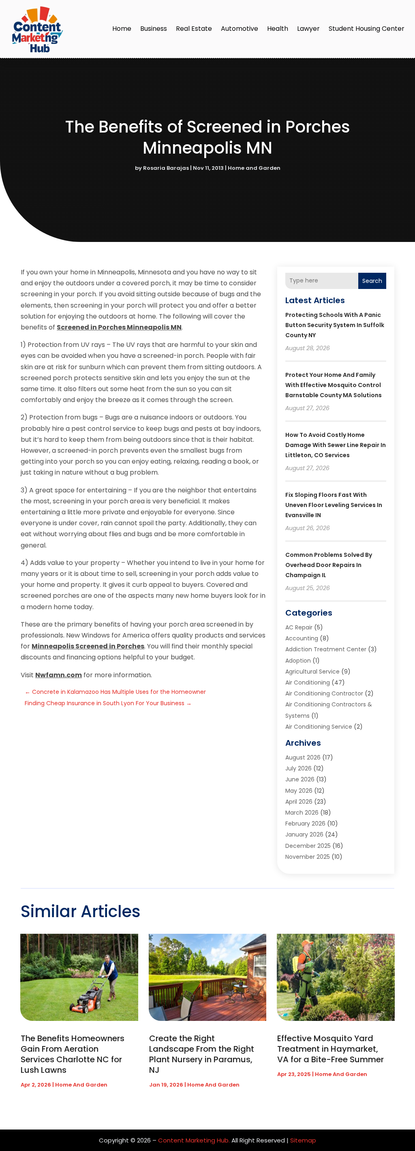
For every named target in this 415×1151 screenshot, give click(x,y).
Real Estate (194, 28)
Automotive (239, 28)
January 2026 (304, 834)
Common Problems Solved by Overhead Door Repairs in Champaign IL (328, 565)
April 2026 (298, 802)
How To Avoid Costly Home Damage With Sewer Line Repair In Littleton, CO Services (335, 445)
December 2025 (308, 846)
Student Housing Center (366, 28)
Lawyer (308, 28)
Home (121, 28)
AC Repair (298, 627)
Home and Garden (254, 168)
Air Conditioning (307, 682)
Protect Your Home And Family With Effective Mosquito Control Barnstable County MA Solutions (333, 385)
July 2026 (298, 768)
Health (277, 28)
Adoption (298, 661)
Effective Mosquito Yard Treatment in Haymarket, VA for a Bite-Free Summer (330, 1049)
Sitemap (303, 1140)
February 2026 (305, 823)
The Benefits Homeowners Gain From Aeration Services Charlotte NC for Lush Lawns (72, 1054)
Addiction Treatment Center (325, 649)
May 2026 (298, 791)
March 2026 (302, 813)
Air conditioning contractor (324, 693)
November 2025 (307, 857)
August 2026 (303, 757)
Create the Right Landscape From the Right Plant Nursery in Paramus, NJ (201, 1054)
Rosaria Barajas (166, 168)
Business (153, 28)
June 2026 (299, 779)
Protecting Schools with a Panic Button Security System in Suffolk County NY (334, 325)
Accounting (301, 638)
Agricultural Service (312, 671)
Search (372, 281)
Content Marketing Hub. (194, 1140)
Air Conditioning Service (318, 727)
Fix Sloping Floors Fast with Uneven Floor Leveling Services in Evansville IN (333, 505)
